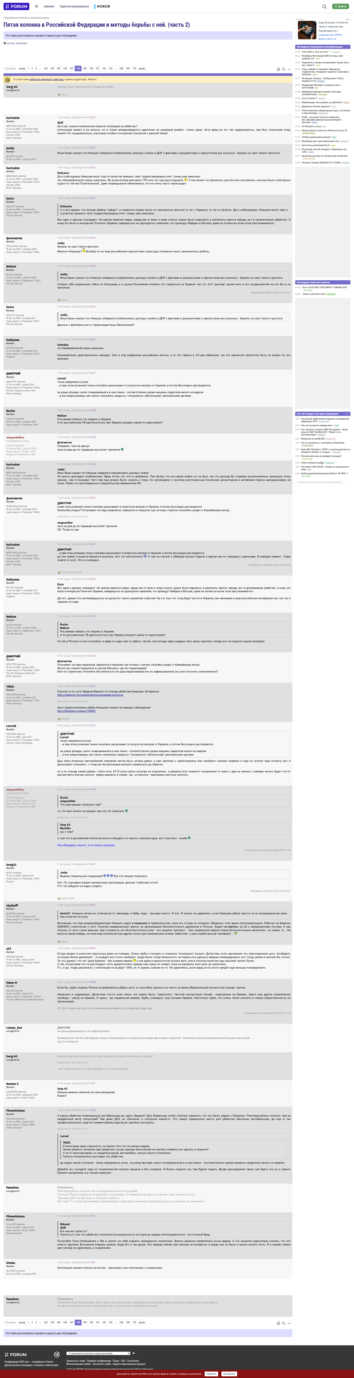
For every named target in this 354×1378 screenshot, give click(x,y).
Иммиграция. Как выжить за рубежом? (322, 102)
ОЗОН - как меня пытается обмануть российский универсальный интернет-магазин (322, 120)
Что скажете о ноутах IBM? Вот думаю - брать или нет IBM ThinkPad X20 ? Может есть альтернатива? (324, 432)
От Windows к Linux (311, 126)
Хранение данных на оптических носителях (325, 156)
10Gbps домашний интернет (316, 137)
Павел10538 (67, 898)
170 (134, 68)
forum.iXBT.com (136, 1369)
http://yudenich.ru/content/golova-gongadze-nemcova (90, 695)
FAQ (123, 1360)
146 (65, 68)
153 (110, 68)
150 (91, 68)
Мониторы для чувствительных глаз (320, 141)
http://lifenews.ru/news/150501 (76, 711)
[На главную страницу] (16, 6)
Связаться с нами (75, 1360)
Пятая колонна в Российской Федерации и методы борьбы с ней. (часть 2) (97, 24)
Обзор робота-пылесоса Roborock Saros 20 (324, 130)
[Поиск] (325, 6)
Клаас (64, 941)
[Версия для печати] (278, 69)
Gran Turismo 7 (309, 98)
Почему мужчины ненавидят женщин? (321, 456)
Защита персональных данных (129, 1364)
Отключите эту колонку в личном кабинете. (319, 482)
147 (71, 68)
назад (22, 68)
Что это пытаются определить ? (317, 425)
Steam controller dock (314, 294)
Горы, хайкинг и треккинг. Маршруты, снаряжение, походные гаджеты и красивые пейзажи (325, 72)
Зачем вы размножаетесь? (316, 145)
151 (98, 68)
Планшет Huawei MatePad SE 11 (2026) (321, 162)
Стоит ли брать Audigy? (312, 462)
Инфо (287, 117)
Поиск (116, 1360)
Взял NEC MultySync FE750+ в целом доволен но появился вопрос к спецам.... (325, 450)
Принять (211, 1373)
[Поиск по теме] (283, 69)
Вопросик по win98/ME (312, 438)
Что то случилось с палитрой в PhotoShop (322, 443)
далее (142, 68)
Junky (64, 94)
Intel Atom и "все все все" (315, 52)
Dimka (64, 300)
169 (128, 68)
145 (58, 68)
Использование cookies (78, 1364)
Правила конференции (99, 1360)
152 (104, 68)
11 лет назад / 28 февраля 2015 (270, 87)
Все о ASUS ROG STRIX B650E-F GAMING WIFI (325, 287)
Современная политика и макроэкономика (26, 17)
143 (46, 68)
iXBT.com (71, 1369)
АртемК (78, 572)
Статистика (133, 1360)
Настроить (229, 1373)
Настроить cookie (102, 1364)
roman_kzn (67, 572)
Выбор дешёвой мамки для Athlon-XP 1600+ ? (324, 473)
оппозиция (21, 43)
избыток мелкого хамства (46, 79)
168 (121, 68)
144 (52, 68)
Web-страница (13, 138)
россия (11, 43)
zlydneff (65, 719)
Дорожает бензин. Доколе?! (316, 106)
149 (85, 68)
